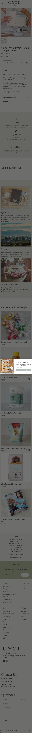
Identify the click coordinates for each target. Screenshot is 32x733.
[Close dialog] (31, 360)
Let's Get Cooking (23, 370)
